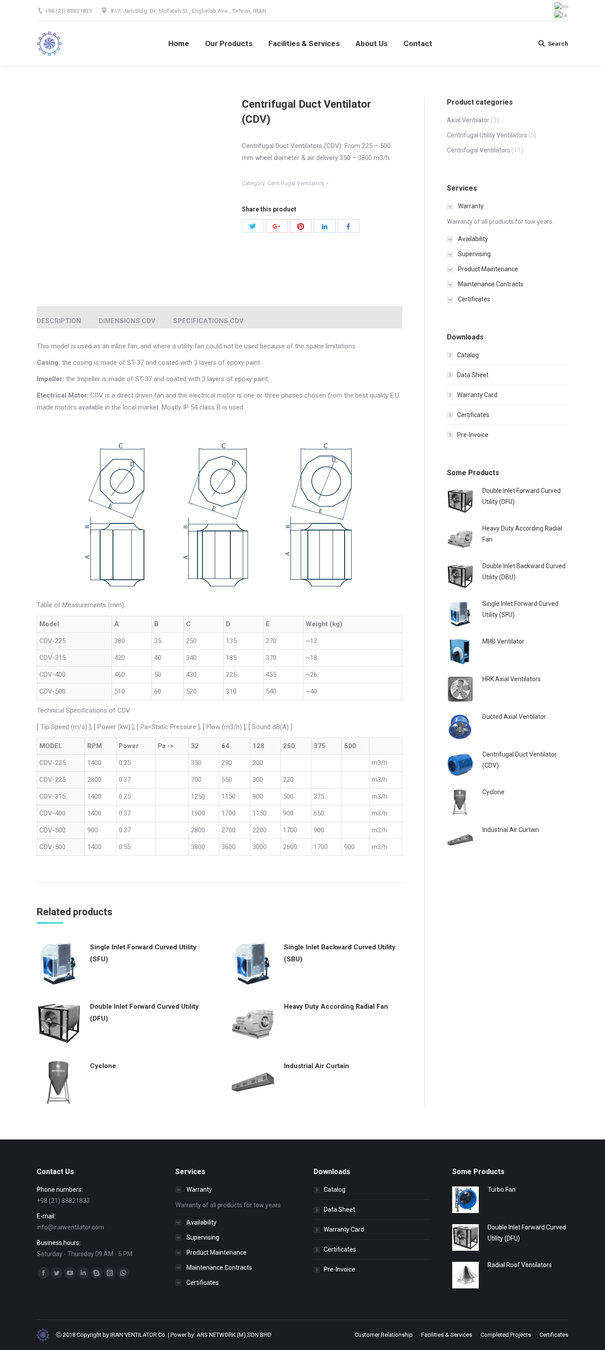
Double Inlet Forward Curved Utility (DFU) (144, 1012)
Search (558, 43)
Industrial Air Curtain (316, 1066)
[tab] (59, 316)
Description (59, 321)
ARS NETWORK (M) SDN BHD (234, 1334)
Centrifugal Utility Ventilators (487, 135)
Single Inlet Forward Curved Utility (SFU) (143, 953)
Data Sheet (473, 374)
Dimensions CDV (127, 321)
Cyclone (103, 1066)
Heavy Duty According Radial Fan (336, 1007)
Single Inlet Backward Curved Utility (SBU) (340, 953)
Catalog (468, 355)
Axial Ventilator (468, 120)
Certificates (473, 414)
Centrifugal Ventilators (296, 183)
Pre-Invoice (473, 434)
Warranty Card (477, 394)
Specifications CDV (208, 321)
